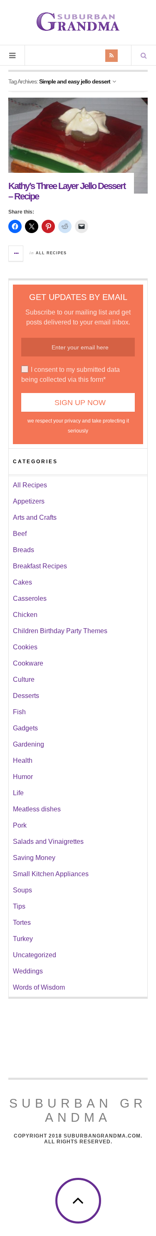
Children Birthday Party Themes (60, 630)
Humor (23, 776)
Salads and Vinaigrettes (48, 841)
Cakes (22, 582)
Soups (22, 890)
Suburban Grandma (78, 1110)
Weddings (28, 971)
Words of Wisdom (39, 987)
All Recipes (51, 253)
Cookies (25, 647)
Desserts (26, 695)
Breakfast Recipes (40, 566)
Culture (24, 679)
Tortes (22, 922)
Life (18, 792)
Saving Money (34, 857)
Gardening (28, 744)
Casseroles (30, 598)
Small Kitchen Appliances (51, 873)
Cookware (28, 663)
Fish (19, 711)
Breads (23, 549)
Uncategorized (34, 954)
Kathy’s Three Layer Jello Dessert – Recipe (66, 191)
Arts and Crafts (35, 517)
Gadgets (25, 728)
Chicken (25, 614)
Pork (20, 825)
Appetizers (29, 501)
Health (22, 760)
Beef (20, 533)
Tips (19, 906)
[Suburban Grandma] (78, 21)
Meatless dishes (37, 809)
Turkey (23, 938)
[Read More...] (16, 253)
